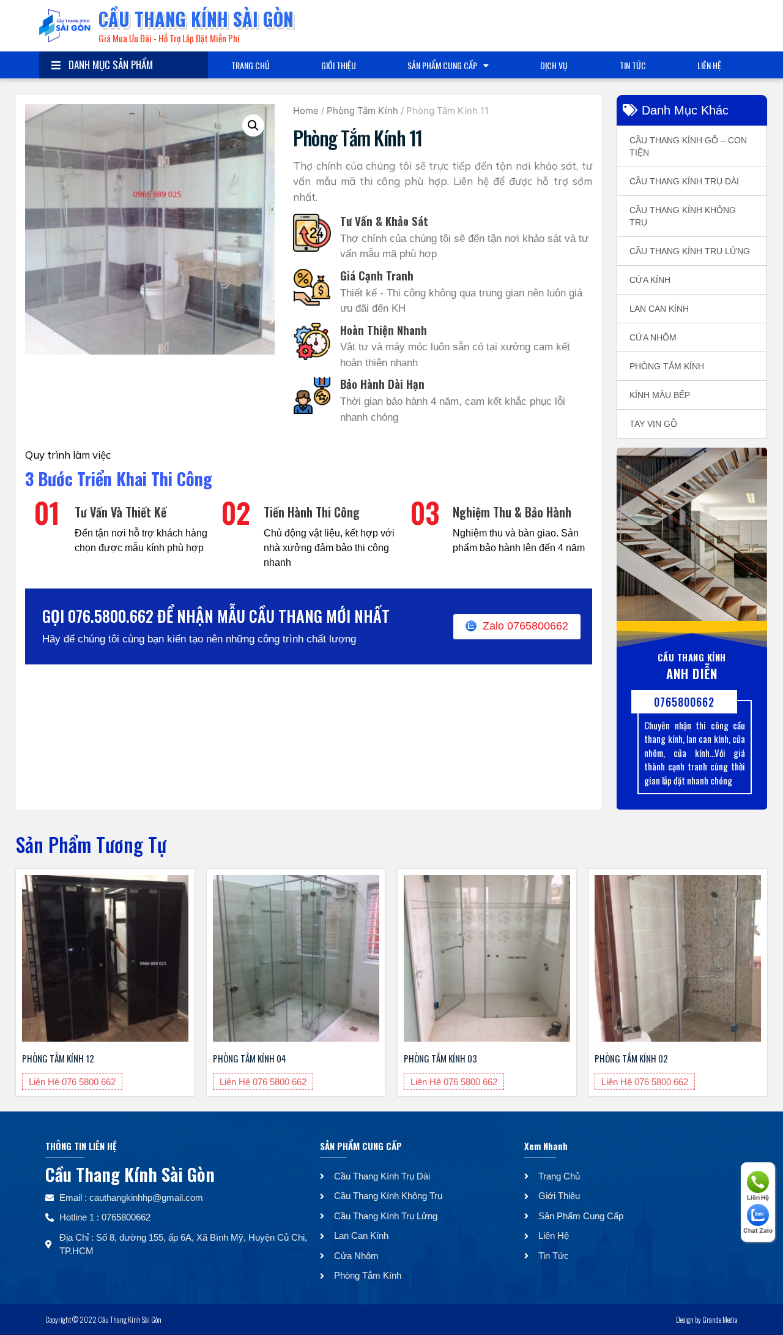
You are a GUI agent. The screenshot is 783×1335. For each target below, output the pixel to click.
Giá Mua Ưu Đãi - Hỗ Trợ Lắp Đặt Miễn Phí (168, 38)
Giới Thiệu (338, 65)
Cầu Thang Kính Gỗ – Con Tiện (688, 146)
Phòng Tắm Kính (362, 110)
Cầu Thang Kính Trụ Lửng (689, 251)
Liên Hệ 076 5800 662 (72, 1082)
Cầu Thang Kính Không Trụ (682, 216)
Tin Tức (633, 65)
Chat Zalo (758, 1230)
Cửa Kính (649, 280)
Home (306, 110)
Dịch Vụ (554, 65)
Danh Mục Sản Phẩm (108, 64)
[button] (253, 126)
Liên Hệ (709, 65)
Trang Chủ (250, 65)
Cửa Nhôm (653, 337)
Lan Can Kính (659, 309)
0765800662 (684, 702)
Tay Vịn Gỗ (653, 424)
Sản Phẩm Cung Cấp (442, 65)
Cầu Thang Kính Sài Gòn (196, 18)
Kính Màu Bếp (659, 395)
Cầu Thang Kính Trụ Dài (684, 181)
